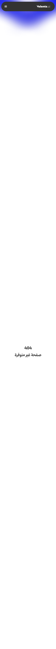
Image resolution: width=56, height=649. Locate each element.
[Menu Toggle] (5, 6)
